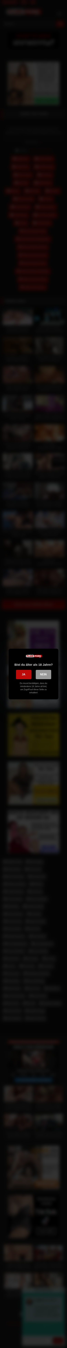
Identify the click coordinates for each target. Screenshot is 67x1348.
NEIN (43, 674)
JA (23, 674)
